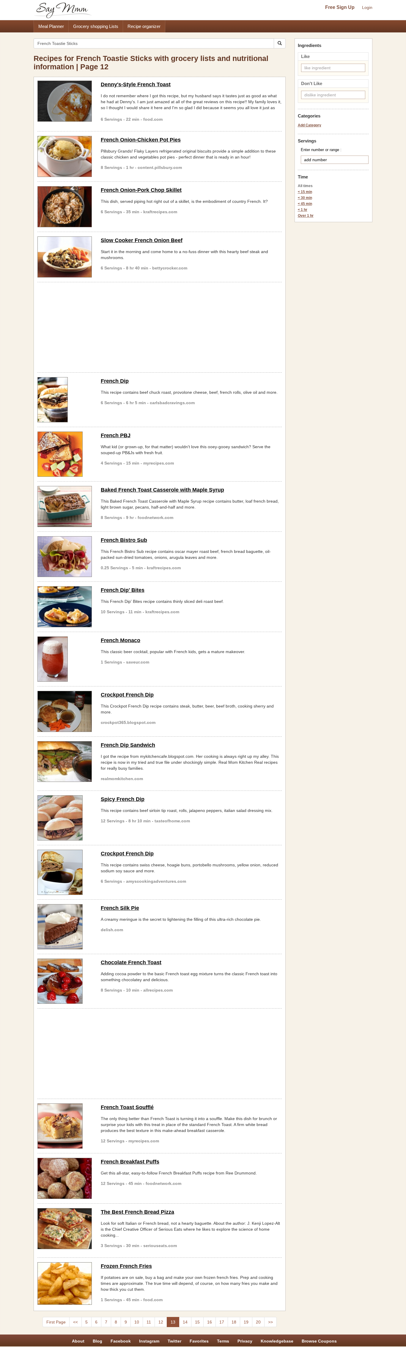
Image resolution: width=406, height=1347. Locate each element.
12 (160, 1322)
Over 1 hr (306, 216)
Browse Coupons (319, 1341)
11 (149, 1322)
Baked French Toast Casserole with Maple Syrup (162, 490)
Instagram (149, 1341)
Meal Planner (51, 26)
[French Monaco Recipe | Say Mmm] (64, 659)
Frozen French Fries (126, 1266)
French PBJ (115, 435)
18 (234, 1322)
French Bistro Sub (124, 540)
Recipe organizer (144, 26)
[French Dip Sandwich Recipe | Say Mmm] (64, 761)
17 (221, 1322)
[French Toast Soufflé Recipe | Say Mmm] (64, 1126)
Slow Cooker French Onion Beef (141, 240)
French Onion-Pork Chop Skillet (141, 190)
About (78, 1341)
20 (258, 1322)
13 (173, 1322)
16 (209, 1322)
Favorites (199, 1341)
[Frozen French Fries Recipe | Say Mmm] (64, 1283)
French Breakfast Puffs (130, 1162)
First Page (56, 1322)
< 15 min (305, 192)
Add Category (309, 125)
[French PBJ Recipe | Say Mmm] (64, 454)
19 (246, 1322)
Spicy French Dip (122, 799)
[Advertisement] (159, 326)
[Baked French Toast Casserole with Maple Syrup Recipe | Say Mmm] (64, 506)
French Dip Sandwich (128, 745)
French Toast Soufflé (127, 1107)
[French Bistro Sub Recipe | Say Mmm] (64, 556)
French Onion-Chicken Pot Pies (141, 140)
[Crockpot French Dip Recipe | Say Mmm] (64, 711)
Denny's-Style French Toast (136, 84)
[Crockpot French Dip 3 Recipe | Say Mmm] (64, 872)
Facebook (121, 1341)
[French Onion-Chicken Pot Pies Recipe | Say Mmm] (64, 156)
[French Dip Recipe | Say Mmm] (64, 399)
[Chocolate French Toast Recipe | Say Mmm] (64, 981)
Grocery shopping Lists (95, 26)
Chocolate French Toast (131, 962)
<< (75, 1322)
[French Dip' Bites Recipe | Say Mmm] (64, 606)
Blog (97, 1341)
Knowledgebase (277, 1341)
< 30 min (305, 198)
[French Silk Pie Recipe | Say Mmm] (64, 926)
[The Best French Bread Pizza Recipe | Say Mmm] (64, 1228)
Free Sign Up (340, 7)
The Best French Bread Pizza (137, 1212)
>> (270, 1322)
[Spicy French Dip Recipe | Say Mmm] (64, 817)
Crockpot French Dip (127, 695)
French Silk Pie (120, 908)
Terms (223, 1341)
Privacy (244, 1341)
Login (367, 7)
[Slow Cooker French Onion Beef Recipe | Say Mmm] (64, 256)
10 (136, 1322)
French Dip (115, 381)
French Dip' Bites (122, 590)
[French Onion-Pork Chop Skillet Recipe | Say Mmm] (64, 206)
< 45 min (305, 204)
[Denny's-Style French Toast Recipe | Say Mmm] (64, 101)
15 (197, 1322)
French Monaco (120, 640)
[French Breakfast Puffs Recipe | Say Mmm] (64, 1178)
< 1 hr (302, 210)
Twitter (174, 1341)
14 (185, 1322)
